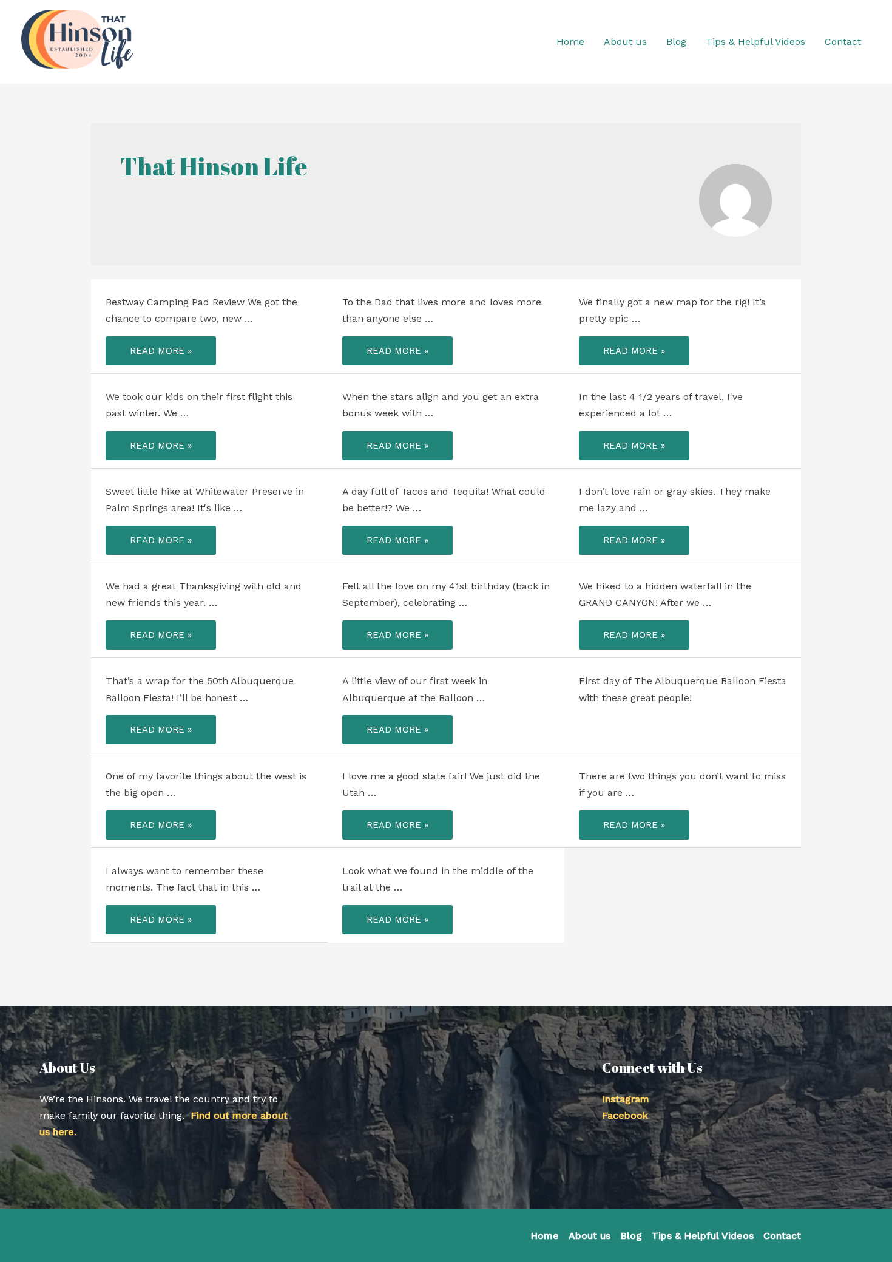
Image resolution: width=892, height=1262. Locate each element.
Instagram (625, 1099)
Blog (631, 1235)
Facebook (625, 1115)
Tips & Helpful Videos (703, 1235)
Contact (782, 1235)
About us (589, 1235)
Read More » (160, 353)
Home (544, 1235)
